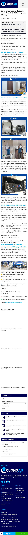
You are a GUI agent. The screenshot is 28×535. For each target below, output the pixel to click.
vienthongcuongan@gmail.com (9, 526)
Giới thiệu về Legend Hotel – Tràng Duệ (11, 24)
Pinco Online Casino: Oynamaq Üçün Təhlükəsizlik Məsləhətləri (16, 417)
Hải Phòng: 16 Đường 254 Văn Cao (9, 514)
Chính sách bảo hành (6, 498)
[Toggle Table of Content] (23, 22)
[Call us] (7, 482)
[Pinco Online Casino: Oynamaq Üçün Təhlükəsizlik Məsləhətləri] (14, 320)
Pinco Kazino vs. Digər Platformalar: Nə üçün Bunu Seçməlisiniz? (16, 425)
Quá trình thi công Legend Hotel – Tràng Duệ (13, 27)
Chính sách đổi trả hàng (7, 500)
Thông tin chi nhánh (20, 497)
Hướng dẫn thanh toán (7, 492)
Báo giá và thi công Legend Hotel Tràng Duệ (13, 29)
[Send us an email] (4, 482)
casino (3, 398)
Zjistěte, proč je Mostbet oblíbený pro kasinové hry (12, 348)
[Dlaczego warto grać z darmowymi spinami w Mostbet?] (14, 378)
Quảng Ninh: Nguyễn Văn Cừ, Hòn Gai (9, 519)
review (3, 408)
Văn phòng (4, 512)
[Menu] (23, 4)
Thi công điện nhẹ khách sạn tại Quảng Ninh (13, 31)
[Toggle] (25, 403)
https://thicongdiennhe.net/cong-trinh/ (11, 244)
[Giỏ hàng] (1, 533)
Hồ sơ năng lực (19, 492)
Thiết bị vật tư (19, 495)
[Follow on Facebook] (2, 482)
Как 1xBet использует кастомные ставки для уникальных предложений (15, 434)
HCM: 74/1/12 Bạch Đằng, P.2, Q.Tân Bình (10, 521)
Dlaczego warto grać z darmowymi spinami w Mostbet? (13, 387)
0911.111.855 (5, 523)
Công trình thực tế (6, 403)
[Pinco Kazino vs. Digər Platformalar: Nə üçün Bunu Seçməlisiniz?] (14, 359)
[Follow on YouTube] (9, 482)
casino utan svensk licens (7, 401)
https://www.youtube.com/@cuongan (13, 302)
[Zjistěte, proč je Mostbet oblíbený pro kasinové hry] (14, 340)
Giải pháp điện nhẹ (20, 488)
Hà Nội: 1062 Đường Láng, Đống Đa (9, 517)
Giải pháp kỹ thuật (5, 406)
